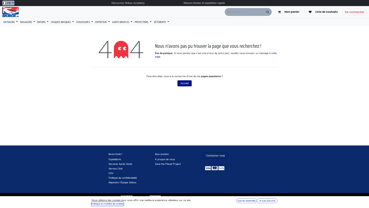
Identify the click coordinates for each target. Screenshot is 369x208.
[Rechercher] (268, 12)
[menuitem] (10, 22)
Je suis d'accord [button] (267, 200)
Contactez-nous (215, 155)
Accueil (184, 83)
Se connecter (354, 12)
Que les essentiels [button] (246, 200)
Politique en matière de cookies (107, 203)
